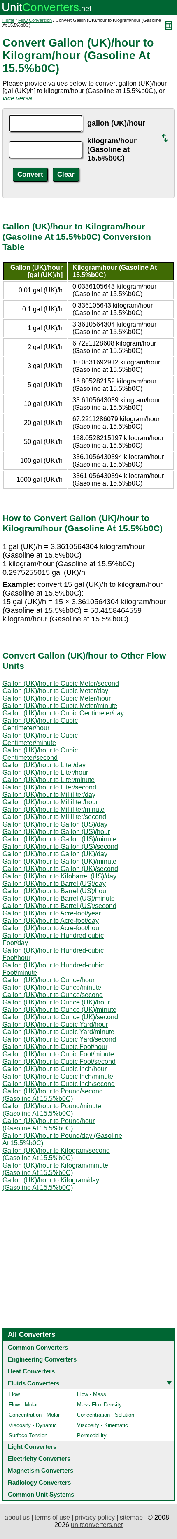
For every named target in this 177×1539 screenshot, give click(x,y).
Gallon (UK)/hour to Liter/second (49, 787)
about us (17, 1517)
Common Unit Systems (41, 1494)
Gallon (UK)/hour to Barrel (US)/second (59, 905)
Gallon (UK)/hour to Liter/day (44, 764)
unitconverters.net (97, 1524)
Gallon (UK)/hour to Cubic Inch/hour (54, 1068)
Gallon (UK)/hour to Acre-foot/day (50, 920)
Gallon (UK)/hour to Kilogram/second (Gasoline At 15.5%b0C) (56, 1154)
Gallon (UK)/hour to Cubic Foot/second (59, 1061)
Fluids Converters (33, 1383)
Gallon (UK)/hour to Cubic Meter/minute (59, 705)
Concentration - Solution (105, 1415)
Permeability (92, 1435)
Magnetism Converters (40, 1470)
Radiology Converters (39, 1482)
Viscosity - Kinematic (102, 1425)
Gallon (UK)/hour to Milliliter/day (48, 794)
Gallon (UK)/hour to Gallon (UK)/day (54, 853)
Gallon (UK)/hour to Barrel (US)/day (54, 883)
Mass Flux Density (99, 1404)
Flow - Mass (91, 1394)
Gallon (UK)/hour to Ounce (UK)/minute (59, 1009)
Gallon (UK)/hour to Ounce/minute (51, 987)
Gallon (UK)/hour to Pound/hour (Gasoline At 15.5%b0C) (48, 1124)
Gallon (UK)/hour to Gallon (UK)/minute (59, 861)
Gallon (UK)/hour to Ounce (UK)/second (60, 1017)
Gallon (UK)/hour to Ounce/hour (48, 979)
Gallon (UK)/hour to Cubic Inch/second (58, 1083)
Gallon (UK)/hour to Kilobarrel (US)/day (59, 876)
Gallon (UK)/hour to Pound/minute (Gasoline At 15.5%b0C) (51, 1109)
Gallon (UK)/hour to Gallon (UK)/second (60, 868)
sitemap (131, 1517)
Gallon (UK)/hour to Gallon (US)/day (54, 824)
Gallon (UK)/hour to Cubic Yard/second (59, 1039)
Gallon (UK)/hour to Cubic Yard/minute (58, 1031)
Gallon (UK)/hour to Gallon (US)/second (60, 846)
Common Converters (38, 1347)
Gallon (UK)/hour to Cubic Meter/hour (56, 698)
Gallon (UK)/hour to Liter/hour (45, 772)
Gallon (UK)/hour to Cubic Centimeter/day (63, 713)
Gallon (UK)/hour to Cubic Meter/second (60, 683)
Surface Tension (28, 1435)
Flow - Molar (23, 1404)
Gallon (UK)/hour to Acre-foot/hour (51, 928)
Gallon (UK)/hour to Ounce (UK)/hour (56, 1002)
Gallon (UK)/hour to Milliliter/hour (50, 802)
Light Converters (32, 1446)
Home (8, 20)
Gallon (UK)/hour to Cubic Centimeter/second (40, 754)
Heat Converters (31, 1371)
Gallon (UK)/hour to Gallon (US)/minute (59, 839)
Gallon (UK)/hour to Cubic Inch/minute (57, 1076)
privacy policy (95, 1517)
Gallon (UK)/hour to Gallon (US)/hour (56, 831)
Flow (14, 1394)
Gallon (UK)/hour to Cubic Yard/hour (55, 1024)
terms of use (52, 1517)
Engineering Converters (42, 1359)
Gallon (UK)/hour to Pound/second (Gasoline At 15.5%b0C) (52, 1095)
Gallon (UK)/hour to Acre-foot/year (51, 913)
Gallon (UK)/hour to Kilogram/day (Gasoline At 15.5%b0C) (50, 1184)
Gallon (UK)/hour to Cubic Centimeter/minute (40, 739)
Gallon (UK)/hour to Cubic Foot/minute (58, 1054)
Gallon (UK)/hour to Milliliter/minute (53, 809)
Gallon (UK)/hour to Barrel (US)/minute (58, 898)
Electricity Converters (39, 1458)
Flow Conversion (35, 20)
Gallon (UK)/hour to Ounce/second (52, 994)
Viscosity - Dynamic (33, 1425)
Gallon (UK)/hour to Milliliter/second (54, 816)
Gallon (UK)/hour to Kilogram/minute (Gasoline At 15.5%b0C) (55, 1169)
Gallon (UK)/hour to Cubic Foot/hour (54, 1046)
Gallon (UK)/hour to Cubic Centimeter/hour (40, 724)
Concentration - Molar (34, 1415)
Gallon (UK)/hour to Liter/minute (48, 779)
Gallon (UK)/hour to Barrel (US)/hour (55, 890)
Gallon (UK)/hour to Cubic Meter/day (55, 690)
